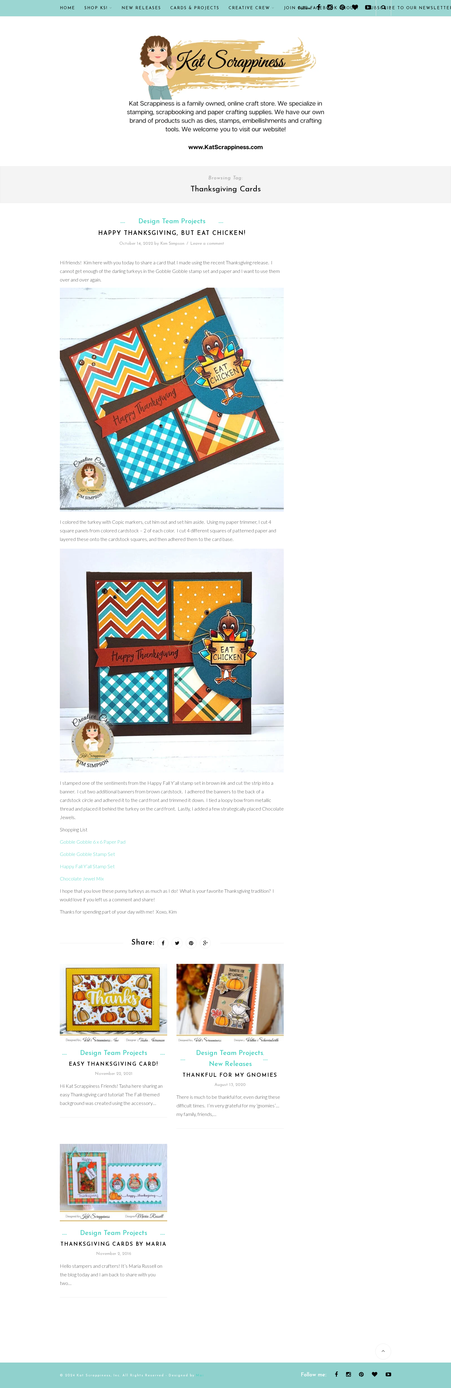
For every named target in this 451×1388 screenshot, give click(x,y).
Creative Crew (249, 8)
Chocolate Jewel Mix (82, 878)
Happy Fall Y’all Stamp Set (87, 866)
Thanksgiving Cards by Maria (113, 1244)
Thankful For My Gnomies (230, 1075)
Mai (200, 1375)
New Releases (141, 8)
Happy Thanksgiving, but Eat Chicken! (172, 233)
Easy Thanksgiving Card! (113, 1064)
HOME (67, 8)
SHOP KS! (96, 8)
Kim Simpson (172, 243)
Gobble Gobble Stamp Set (87, 854)
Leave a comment (207, 243)
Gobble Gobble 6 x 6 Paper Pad (92, 842)
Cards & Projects (194, 8)
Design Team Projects (172, 221)
